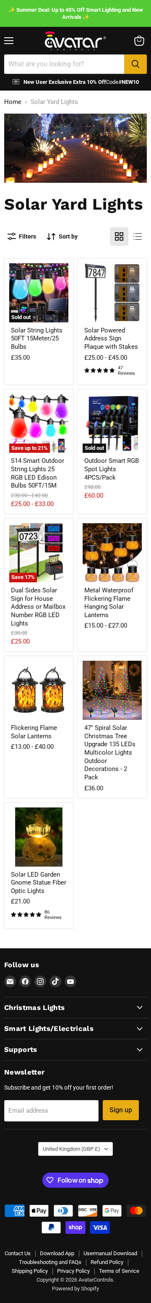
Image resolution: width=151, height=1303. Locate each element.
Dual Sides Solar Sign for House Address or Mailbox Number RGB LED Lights (38, 607)
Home (12, 102)
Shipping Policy (30, 1271)
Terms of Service (119, 1271)
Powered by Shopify (75, 1288)
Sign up (120, 1110)
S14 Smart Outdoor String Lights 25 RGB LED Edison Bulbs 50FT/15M (37, 473)
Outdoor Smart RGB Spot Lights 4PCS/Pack (111, 469)
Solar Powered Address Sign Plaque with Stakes (111, 338)
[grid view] (119, 236)
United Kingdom (71, 1149)
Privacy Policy (73, 1271)
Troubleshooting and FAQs (50, 1262)
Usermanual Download (110, 1253)
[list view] (137, 236)
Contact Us (18, 1253)
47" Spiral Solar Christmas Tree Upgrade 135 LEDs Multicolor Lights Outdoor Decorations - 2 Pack (109, 752)
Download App (57, 1253)
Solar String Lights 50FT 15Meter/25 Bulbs (36, 338)
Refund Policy (107, 1262)
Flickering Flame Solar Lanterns (34, 732)
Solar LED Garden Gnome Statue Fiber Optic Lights (38, 883)
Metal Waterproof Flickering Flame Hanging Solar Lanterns (108, 603)
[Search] (135, 64)
